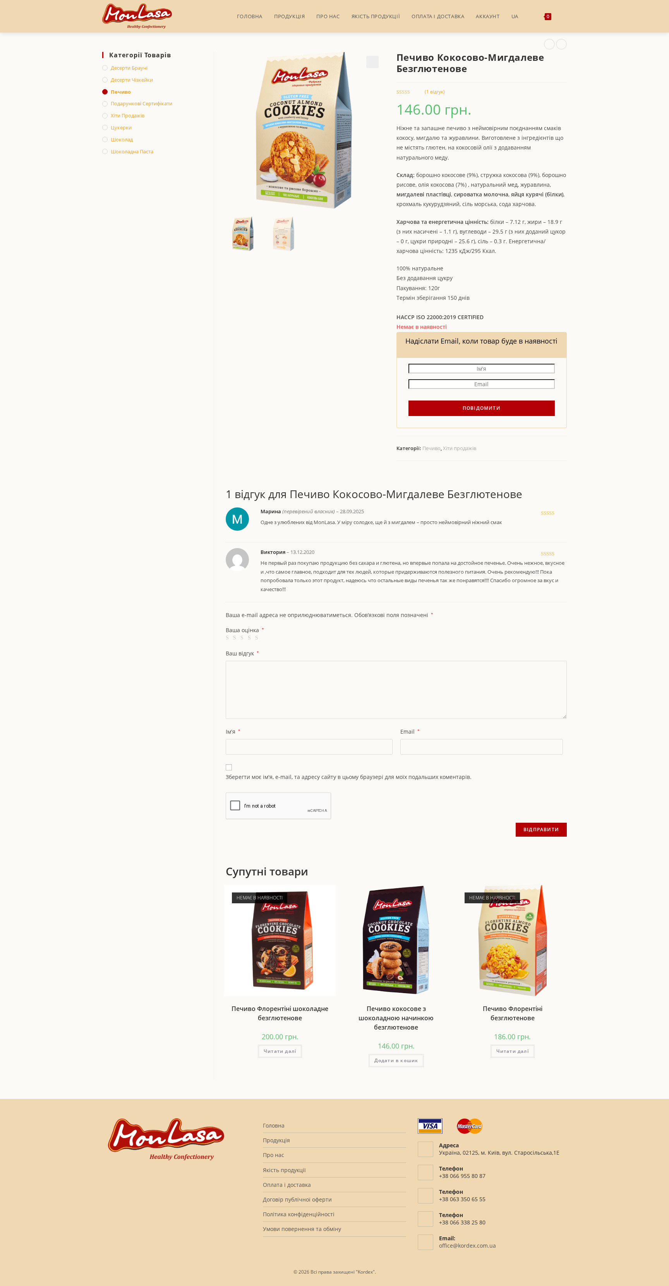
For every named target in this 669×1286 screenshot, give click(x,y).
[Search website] (565, 16)
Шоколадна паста (132, 151)
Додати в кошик (396, 1060)
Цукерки (121, 127)
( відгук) (435, 91)
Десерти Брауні (129, 67)
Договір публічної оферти (297, 1199)
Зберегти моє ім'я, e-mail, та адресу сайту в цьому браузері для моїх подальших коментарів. (349, 777)
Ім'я (233, 731)
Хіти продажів (459, 448)
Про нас (273, 1155)
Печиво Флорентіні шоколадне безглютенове (280, 1013)
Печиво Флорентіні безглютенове (512, 1013)
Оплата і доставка (287, 1184)
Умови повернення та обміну (302, 1229)
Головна (274, 1125)
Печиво (431, 448)
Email (410, 731)
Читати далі (280, 1051)
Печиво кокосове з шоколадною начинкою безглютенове (396, 1018)
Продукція (276, 1140)
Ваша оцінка (245, 630)
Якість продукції (284, 1170)
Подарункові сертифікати (141, 103)
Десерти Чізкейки (132, 79)
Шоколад (122, 139)
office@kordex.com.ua (467, 1245)
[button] (372, 62)
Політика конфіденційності (298, 1214)
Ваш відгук (242, 653)
